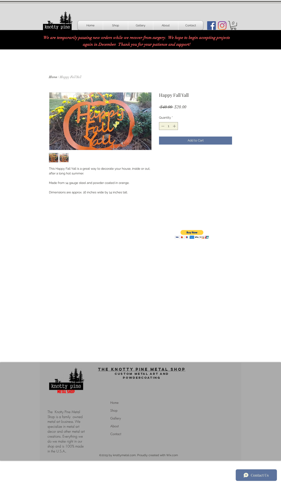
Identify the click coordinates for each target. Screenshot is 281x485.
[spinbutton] (168, 126)
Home (53, 77)
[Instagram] (222, 25)
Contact (115, 434)
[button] (233, 25)
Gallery (115, 418)
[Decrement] (162, 126)
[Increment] (175, 126)
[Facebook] (211, 25)
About (114, 426)
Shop (113, 410)
